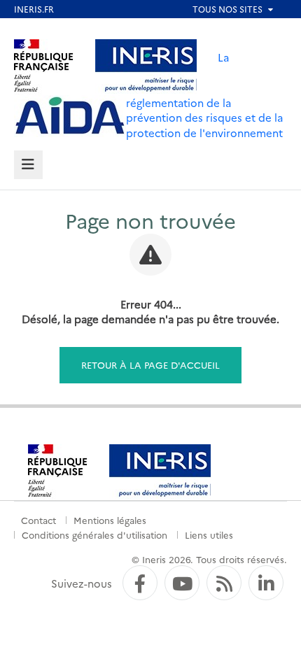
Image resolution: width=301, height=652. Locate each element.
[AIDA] (70, 116)
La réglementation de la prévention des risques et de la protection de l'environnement (204, 95)
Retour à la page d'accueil (150, 364)
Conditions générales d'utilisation (94, 534)
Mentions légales (110, 519)
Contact (38, 519)
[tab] (28, 164)
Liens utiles (209, 534)
